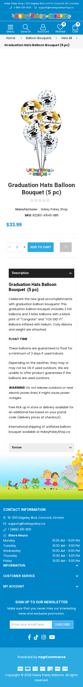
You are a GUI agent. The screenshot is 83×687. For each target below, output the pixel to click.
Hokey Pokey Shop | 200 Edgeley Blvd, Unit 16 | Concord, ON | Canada (41, 3)
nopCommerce (52, 657)
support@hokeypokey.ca (26, 523)
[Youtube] (52, 637)
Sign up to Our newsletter (41, 602)
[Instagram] (44, 637)
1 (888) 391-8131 (19, 529)
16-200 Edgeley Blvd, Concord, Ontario (36, 518)
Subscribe (62, 624)
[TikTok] (36, 637)
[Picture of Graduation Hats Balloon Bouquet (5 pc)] (41, 118)
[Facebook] (29, 637)
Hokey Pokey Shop (54, 209)
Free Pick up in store (23, 407)
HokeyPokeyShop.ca (55, 432)
